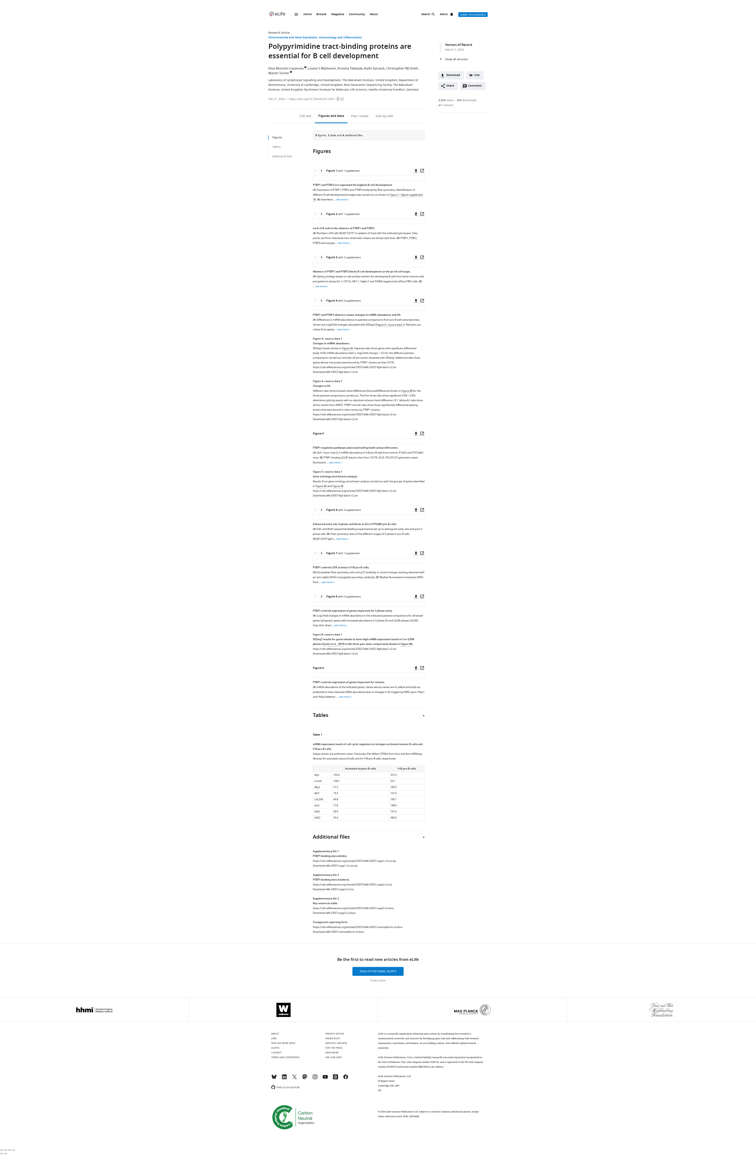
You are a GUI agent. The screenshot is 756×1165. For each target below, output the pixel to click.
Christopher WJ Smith (402, 68)
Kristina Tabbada (350, 68)
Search (425, 14)
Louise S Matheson (322, 68)
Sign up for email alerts (378, 971)
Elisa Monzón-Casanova (286, 68)
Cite (477, 75)
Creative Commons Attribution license (451, 1111)
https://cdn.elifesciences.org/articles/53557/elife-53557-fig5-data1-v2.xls (354, 491)
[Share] (5, 1150)
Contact (276, 1052)
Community (357, 14)
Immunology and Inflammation (340, 37)
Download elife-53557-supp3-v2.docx (334, 913)
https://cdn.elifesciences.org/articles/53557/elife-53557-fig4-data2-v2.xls (354, 414)
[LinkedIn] (284, 1078)
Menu (296, 14)
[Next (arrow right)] (5, 1153)
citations (446, 105)
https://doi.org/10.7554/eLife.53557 (312, 99)
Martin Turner (278, 73)
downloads (467, 100)
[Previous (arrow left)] (1, 1153)
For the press (334, 1047)
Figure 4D (321, 486)
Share (450, 86)
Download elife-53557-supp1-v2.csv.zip (335, 866)
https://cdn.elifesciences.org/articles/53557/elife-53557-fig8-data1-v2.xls (354, 649)
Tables (276, 147)
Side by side (384, 116)
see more (341, 199)
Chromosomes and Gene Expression (292, 37)
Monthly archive (336, 1043)
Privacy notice (378, 980)
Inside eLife (332, 1038)
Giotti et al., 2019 (333, 644)
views (446, 100)
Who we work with (283, 1043)
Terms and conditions (285, 1057)
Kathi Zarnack (374, 68)
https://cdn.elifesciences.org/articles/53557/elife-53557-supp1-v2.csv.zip (354, 861)
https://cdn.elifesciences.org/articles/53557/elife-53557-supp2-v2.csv (352, 884)
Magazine (337, 14)
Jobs (274, 1038)
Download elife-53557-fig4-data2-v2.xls (335, 419)
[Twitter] (294, 1078)
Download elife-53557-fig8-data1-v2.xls (335, 654)
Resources (332, 1052)
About (374, 14)
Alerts (444, 14)
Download (453, 75)
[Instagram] (315, 1078)
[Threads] (335, 1078)
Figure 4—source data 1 (390, 325)
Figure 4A (347, 348)
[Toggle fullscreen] (9, 1150)
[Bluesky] (274, 1078)
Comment (476, 86)
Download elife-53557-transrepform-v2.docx (338, 932)
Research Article (279, 33)
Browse (321, 14)
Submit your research (473, 14)
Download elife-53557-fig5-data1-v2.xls (335, 495)
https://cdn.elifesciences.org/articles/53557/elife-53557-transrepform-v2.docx (358, 927)
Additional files (282, 156)
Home (307, 14)
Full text (305, 116)
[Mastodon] (305, 1078)
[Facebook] (345, 1078)
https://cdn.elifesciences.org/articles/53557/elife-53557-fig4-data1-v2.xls (354, 367)
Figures (331, 116)
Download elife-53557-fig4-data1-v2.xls (335, 372)
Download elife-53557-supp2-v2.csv (333, 889)
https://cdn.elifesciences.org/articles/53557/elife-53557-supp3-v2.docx (353, 908)
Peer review (360, 116)
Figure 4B (406, 391)
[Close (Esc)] (1, 1150)
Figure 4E (338, 486)
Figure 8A (406, 644)
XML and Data (333, 1057)
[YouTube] (325, 1078)
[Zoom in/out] (13, 1150)
